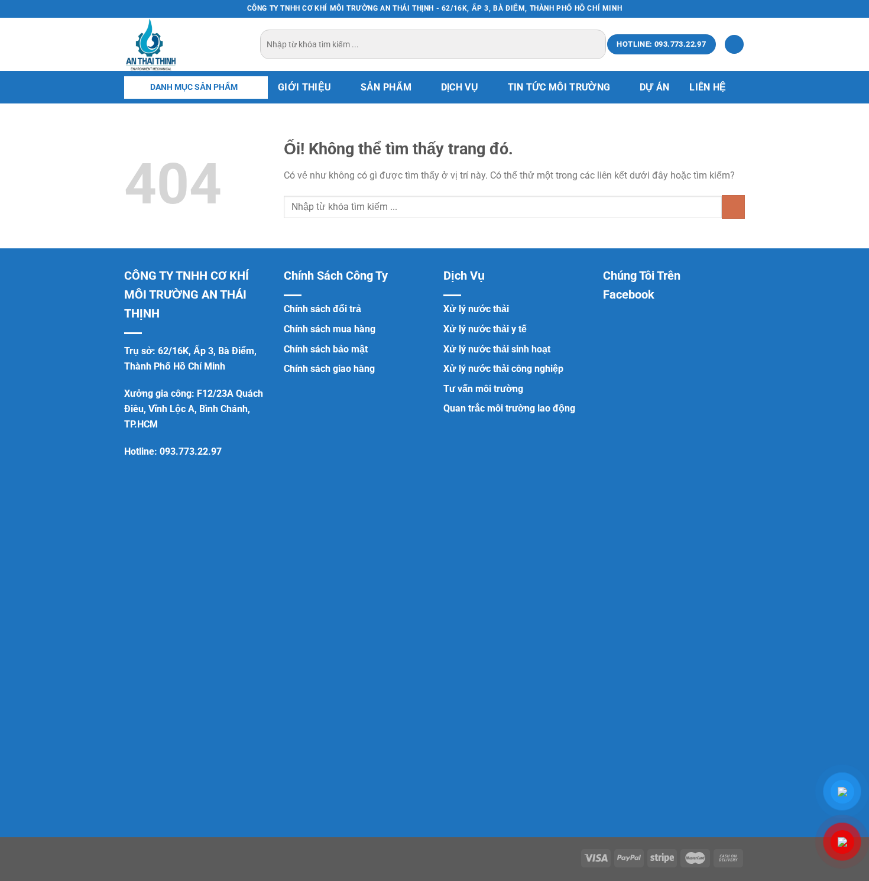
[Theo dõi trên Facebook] (705, 9)
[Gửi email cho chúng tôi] (738, 9)
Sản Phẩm (386, 87)
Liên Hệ (707, 87)
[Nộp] (595, 44)
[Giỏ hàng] (734, 44)
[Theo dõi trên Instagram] (716, 9)
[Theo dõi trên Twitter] (727, 9)
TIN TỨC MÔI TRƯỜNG (559, 87)
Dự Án (655, 87)
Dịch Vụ (459, 87)
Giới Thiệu (304, 87)
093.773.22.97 (191, 451)
